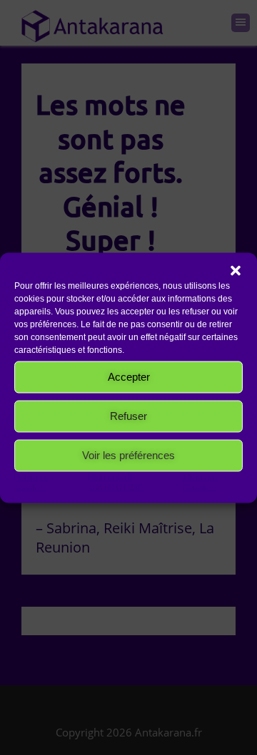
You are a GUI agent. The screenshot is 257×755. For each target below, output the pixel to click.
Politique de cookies (37, 482)
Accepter (129, 377)
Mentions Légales (201, 482)
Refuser (128, 416)
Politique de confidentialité (116, 482)
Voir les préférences (128, 455)
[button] (235, 270)
